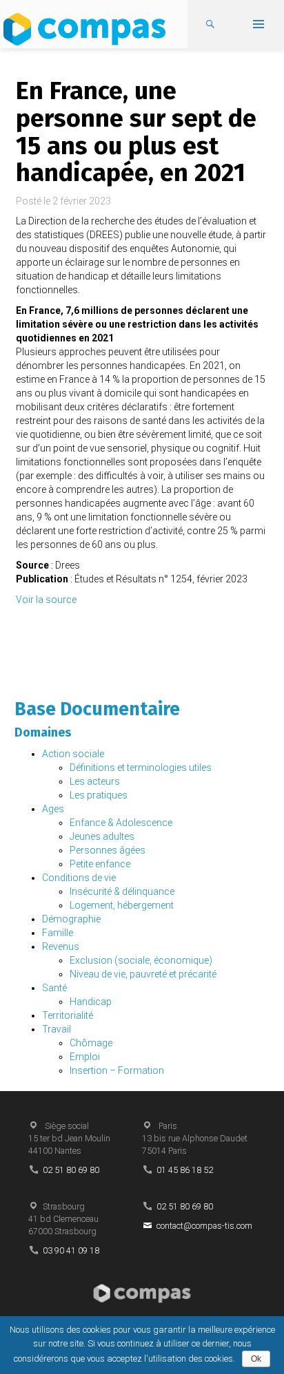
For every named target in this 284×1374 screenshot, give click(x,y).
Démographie (71, 918)
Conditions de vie (79, 877)
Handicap (91, 1001)
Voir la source (46, 599)
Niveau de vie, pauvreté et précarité (143, 974)
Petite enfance (100, 863)
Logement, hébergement (122, 905)
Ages (53, 808)
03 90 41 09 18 (71, 1250)
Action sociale (73, 753)
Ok (256, 1359)
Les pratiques (99, 795)
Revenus (60, 946)
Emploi (85, 1056)
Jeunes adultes (102, 836)
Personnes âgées (107, 850)
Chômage (91, 1042)
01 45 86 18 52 (184, 1170)
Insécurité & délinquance (122, 891)
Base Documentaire (97, 709)
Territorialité (67, 1015)
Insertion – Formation (117, 1070)
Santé (54, 987)
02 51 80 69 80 (71, 1170)
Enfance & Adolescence (121, 822)
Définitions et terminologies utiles (141, 767)
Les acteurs (95, 781)
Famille (57, 932)
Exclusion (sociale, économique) (141, 960)
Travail (56, 1029)
